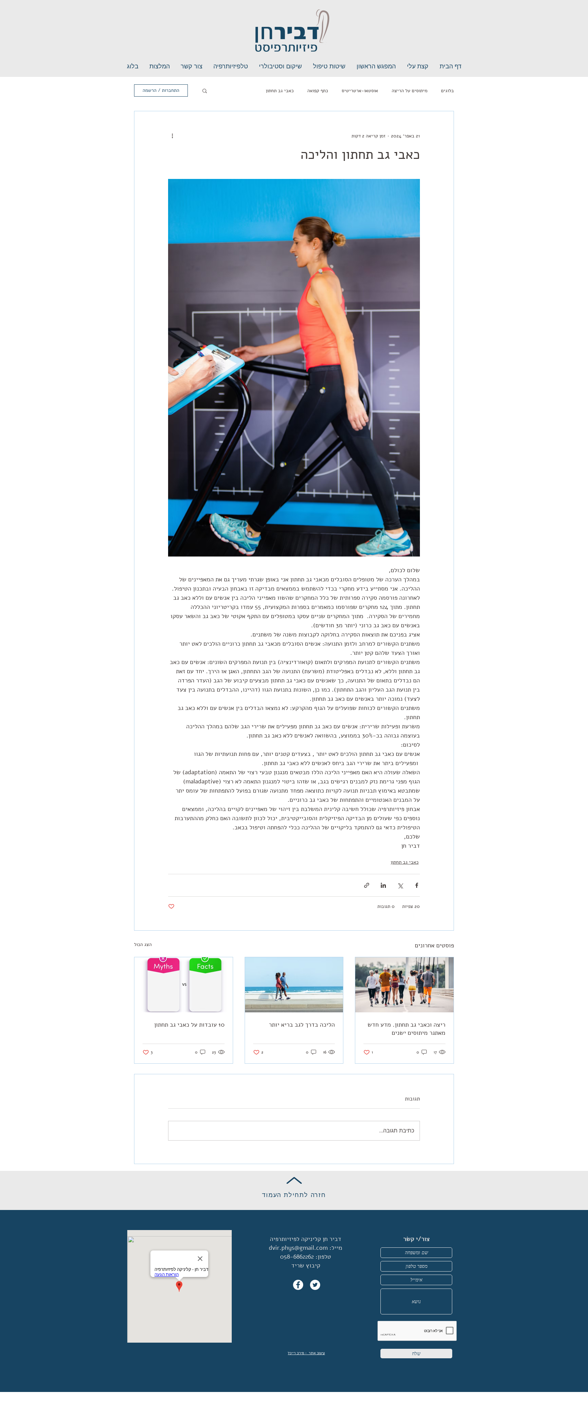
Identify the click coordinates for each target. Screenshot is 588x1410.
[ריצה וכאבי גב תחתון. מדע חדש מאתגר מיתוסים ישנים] (404, 984)
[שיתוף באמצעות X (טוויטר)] (400, 885)
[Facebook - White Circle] (298, 1285)
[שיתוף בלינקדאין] (383, 885)
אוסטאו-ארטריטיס (360, 91)
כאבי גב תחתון (280, 91)
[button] (204, 90)
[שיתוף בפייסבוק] (416, 885)
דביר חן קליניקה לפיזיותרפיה (305, 1239)
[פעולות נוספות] (172, 136)
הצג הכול (143, 944)
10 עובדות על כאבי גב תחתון (189, 1025)
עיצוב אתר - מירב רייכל (306, 1353)
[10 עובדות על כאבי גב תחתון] (183, 984)
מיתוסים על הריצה (409, 91)
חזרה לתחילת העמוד (294, 1194)
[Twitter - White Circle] (315, 1285)
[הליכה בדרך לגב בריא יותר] (294, 984)
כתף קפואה (317, 91)
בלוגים (447, 91)
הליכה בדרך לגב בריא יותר (302, 1025)
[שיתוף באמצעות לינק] (366, 885)
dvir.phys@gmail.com (298, 1248)
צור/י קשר (416, 1239)
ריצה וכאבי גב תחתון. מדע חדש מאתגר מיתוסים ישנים (406, 1029)
